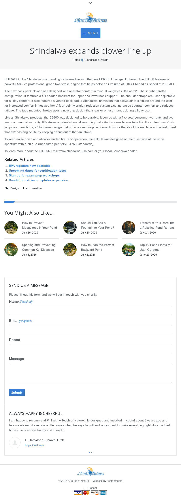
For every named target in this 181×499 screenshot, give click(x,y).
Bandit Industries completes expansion (38, 180)
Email (20, 321)
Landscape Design (97, 59)
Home (76, 59)
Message (16, 359)
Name (20, 301)
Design (14, 188)
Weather (37, 188)
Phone (14, 340)
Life (25, 188)
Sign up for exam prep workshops (34, 175)
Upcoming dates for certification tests (37, 170)
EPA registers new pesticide (30, 165)
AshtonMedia (115, 480)
